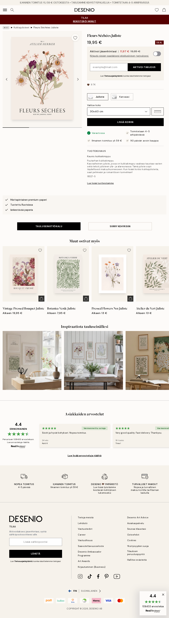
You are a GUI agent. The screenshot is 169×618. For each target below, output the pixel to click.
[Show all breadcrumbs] (6, 27)
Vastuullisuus (85, 540)
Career (82, 534)
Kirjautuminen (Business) (91, 567)
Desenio (94, 608)
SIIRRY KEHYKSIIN (120, 226)
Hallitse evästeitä (137, 559)
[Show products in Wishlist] (156, 10)
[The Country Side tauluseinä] (93, 360)
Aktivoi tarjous (144, 67)
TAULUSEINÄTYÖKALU (48, 226)
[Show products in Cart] (164, 10)
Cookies (131, 540)
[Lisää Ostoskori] (41, 299)
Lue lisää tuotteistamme (100, 183)
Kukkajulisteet (21, 27)
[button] (158, 111)
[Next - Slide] (78, 79)
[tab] (16, 126)
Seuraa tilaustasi (136, 529)
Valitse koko (94, 105)
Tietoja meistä (85, 517)
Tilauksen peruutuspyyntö (136, 552)
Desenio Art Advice (137, 517)
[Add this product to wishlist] (75, 38)
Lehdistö (82, 523)
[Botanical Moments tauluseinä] (32, 360)
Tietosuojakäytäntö (113, 76)
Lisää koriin (125, 122)
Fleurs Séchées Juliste (46, 27)
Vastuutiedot (85, 529)
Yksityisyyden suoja (138, 546)
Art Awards (84, 561)
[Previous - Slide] (6, 79)
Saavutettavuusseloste (91, 546)
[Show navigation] (5, 10)
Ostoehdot (133, 534)
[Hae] (12, 10)
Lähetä (35, 553)
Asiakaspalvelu (135, 523)
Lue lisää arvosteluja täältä (84, 455)
